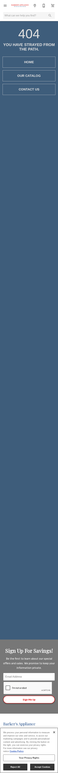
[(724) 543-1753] (44, 5)
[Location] (35, 5)
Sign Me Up (29, 699)
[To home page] (20, 5)
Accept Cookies (42, 767)
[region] (29, 750)
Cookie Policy (17, 751)
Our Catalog (29, 75)
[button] (5, 5)
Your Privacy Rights (29, 758)
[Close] (54, 732)
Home (29, 62)
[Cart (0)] (53, 5)
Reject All (15, 767)
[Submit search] (49, 15)
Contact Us (29, 89)
